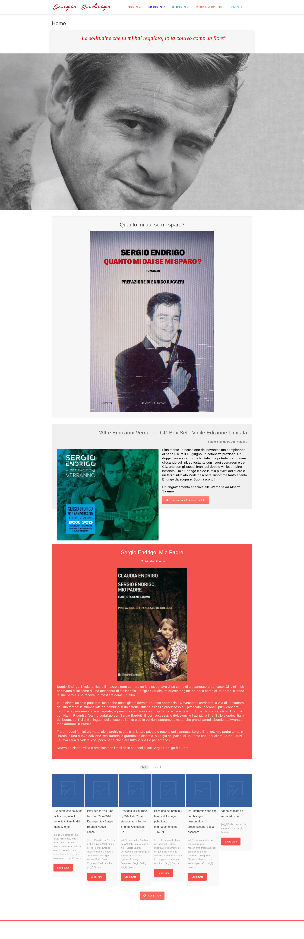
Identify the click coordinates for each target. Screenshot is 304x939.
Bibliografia (156, 7)
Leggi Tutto (154, 895)
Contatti (236, 7)
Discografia (180, 7)
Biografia (134, 7)
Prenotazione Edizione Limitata (188, 500)
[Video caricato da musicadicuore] (236, 790)
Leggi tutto (63, 867)
